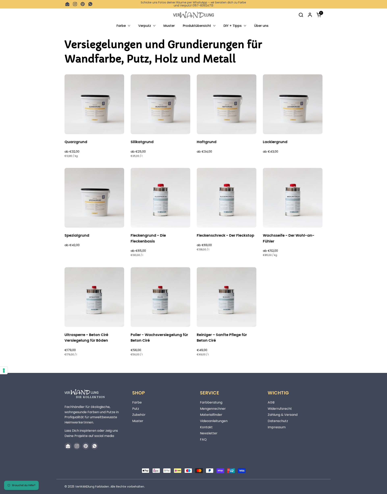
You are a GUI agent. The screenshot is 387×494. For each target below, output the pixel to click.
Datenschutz (278, 421)
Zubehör (139, 414)
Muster (137, 421)
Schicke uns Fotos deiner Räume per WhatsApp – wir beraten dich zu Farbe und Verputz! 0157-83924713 (193, 4)
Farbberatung (211, 402)
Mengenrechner (213, 408)
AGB (271, 402)
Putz (135, 408)
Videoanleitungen (214, 421)
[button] (300, 14)
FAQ (203, 439)
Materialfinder (211, 414)
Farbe (137, 402)
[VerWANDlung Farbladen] (193, 14)
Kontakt (206, 427)
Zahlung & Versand (283, 414)
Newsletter (208, 433)
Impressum (277, 427)
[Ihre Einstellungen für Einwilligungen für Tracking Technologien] (4, 370)
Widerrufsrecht (280, 408)
